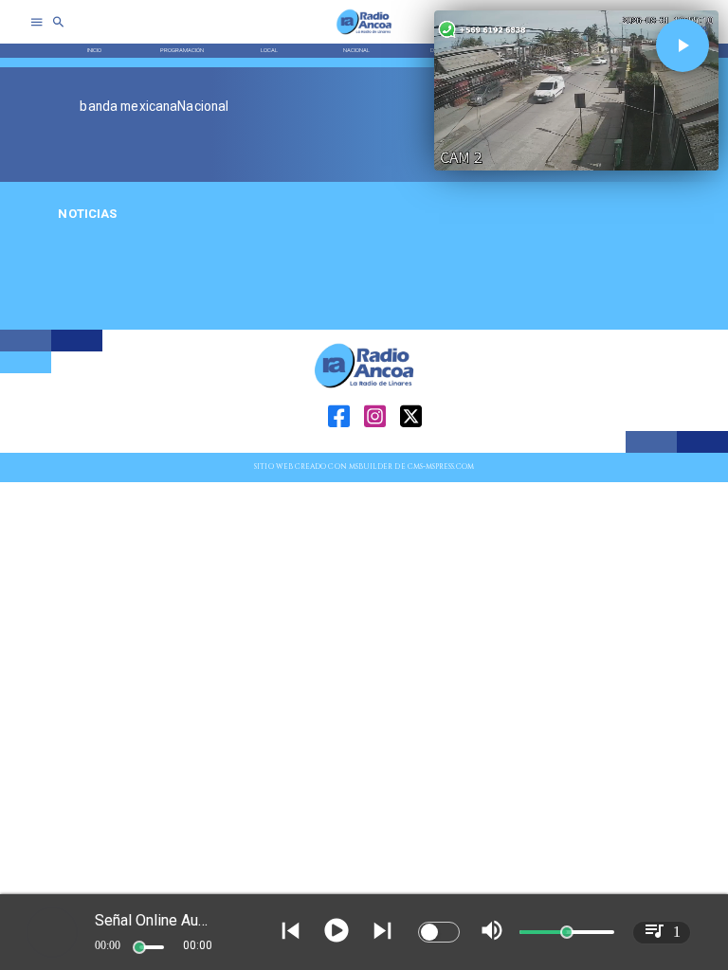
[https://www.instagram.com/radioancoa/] (375, 450)
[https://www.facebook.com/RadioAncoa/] (339, 450)
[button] (682, 45)
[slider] (139, 947)
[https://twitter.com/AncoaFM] (411, 450)
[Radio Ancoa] (364, 33)
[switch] (439, 932)
